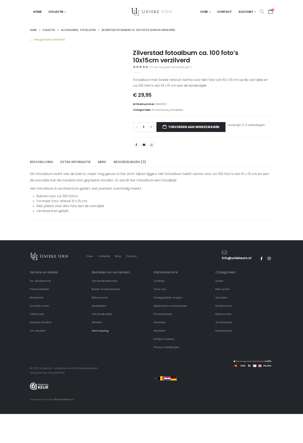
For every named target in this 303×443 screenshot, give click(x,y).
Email (144, 144)
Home (37, 12)
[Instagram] (269, 258)
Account (245, 12)
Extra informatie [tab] (75, 162)
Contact (224, 12)
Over (204, 12)
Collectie (55, 12)
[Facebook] (261, 258)
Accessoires (160, 110)
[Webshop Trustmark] (39, 386)
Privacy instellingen (166, 347)
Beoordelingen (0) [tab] (130, 162)
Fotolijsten (176, 110)
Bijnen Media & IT (64, 399)
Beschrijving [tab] (41, 162)
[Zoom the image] (49, 254)
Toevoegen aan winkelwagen (193, 127)
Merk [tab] (102, 162)
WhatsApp (151, 144)
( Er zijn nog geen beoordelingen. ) (171, 67)
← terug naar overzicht (47, 39)
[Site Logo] (151, 11)
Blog (118, 256)
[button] (262, 11)
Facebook (136, 144)
